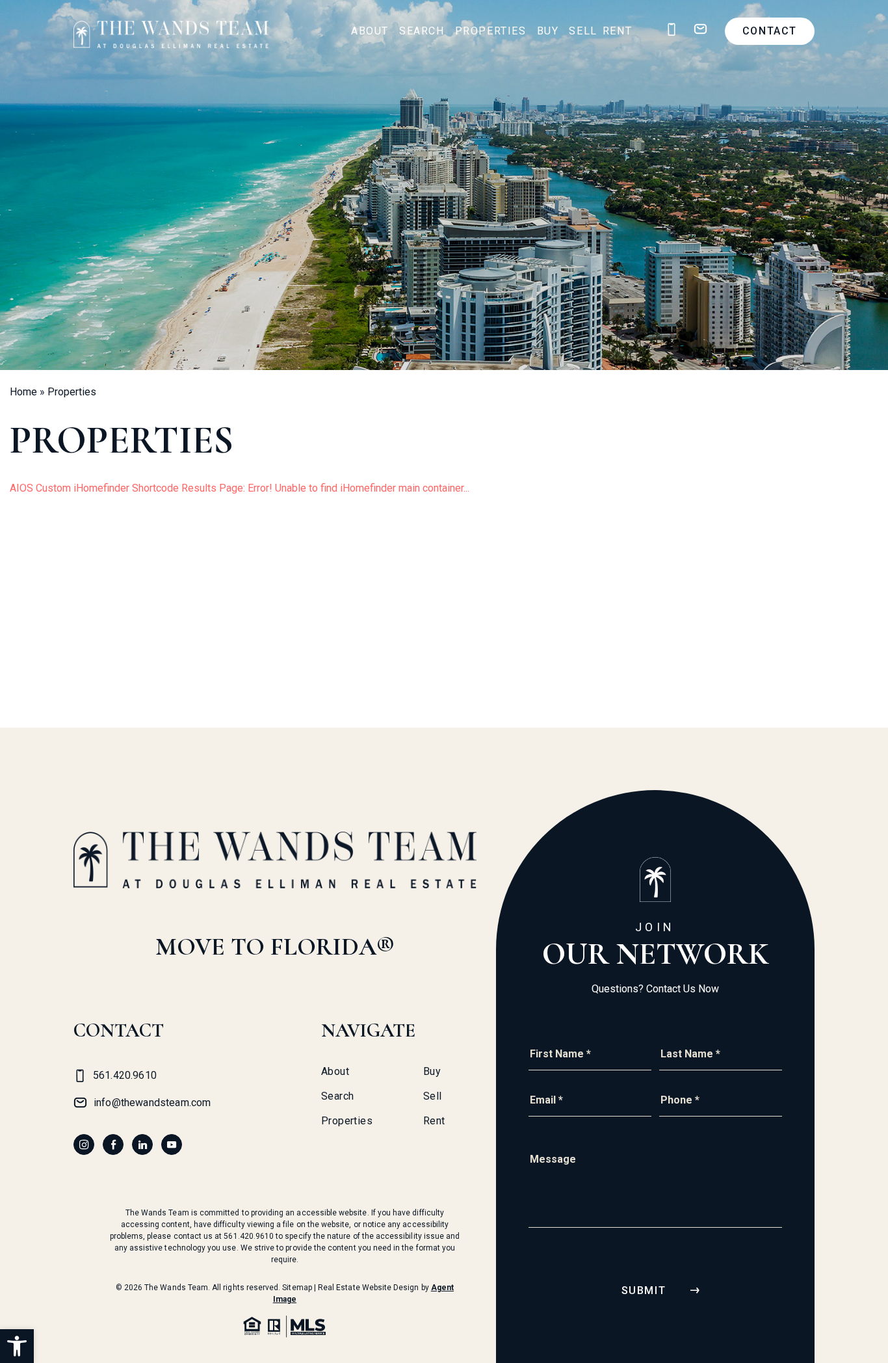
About (370, 31)
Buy (548, 31)
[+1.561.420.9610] (671, 29)
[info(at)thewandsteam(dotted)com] (700, 29)
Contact (769, 31)
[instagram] (83, 1144)
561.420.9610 (249, 1236)
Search (422, 31)
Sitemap (296, 1287)
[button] (17, 1346)
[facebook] (113, 1144)
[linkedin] (142, 1144)
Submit (643, 1290)
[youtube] (171, 1144)
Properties (491, 31)
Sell (583, 31)
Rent (617, 31)
